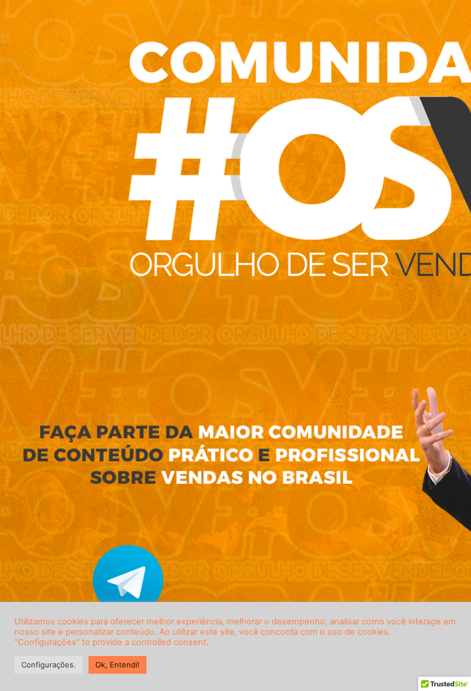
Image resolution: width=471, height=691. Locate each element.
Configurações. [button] (48, 664)
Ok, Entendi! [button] (117, 664)
